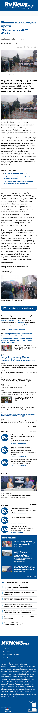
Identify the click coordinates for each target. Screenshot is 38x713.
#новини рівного (25, 338)
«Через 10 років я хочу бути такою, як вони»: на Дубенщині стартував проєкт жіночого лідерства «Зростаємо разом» (19, 587)
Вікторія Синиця (18, 39)
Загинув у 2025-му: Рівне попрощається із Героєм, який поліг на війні (17, 623)
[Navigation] (33, 13)
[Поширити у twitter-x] (28, 47)
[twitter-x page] (35, 702)
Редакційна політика (11, 654)
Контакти (6, 651)
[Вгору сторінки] (34, 705)
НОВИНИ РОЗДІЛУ (31, 576)
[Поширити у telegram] (35, 47)
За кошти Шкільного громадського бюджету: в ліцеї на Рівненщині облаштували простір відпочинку (19, 421)
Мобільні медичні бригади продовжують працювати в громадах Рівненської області (17, 176)
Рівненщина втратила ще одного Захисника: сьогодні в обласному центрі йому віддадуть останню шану (18, 599)
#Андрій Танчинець (13, 334)
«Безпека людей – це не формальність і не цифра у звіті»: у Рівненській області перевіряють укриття (18, 393)
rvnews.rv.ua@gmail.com (10, 320)
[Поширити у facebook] (24, 47)
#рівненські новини (15, 340)
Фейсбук (27, 325)
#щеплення (27, 340)
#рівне (3, 340)
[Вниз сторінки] (34, 709)
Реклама (6, 657)
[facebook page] (32, 702)
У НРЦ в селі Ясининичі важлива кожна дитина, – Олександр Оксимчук (19, 373)
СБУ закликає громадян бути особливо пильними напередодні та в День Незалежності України (19, 366)
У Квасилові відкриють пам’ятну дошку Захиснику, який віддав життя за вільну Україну (18, 408)
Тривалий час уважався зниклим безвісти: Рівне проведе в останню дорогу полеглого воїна (19, 611)
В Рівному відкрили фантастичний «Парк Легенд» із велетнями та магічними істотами (18, 184)
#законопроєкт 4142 (9, 336)
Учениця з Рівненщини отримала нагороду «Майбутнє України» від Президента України (16, 380)
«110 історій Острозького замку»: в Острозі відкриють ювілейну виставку (16, 386)
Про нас (6, 648)
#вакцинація (27, 334)
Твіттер (21, 322)
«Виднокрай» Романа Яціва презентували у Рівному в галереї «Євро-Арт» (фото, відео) (25, 347)
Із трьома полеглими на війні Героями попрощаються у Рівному (23, 399)
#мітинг (27, 336)
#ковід (20, 336)
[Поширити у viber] (31, 47)
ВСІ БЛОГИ (33, 504)
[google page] (30, 702)
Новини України (17, 532)
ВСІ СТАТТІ (33, 431)
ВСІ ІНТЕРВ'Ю (32, 473)
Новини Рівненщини (17, 329)
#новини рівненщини (9, 338)
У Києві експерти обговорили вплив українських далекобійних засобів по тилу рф (18, 415)
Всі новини (32, 426)
